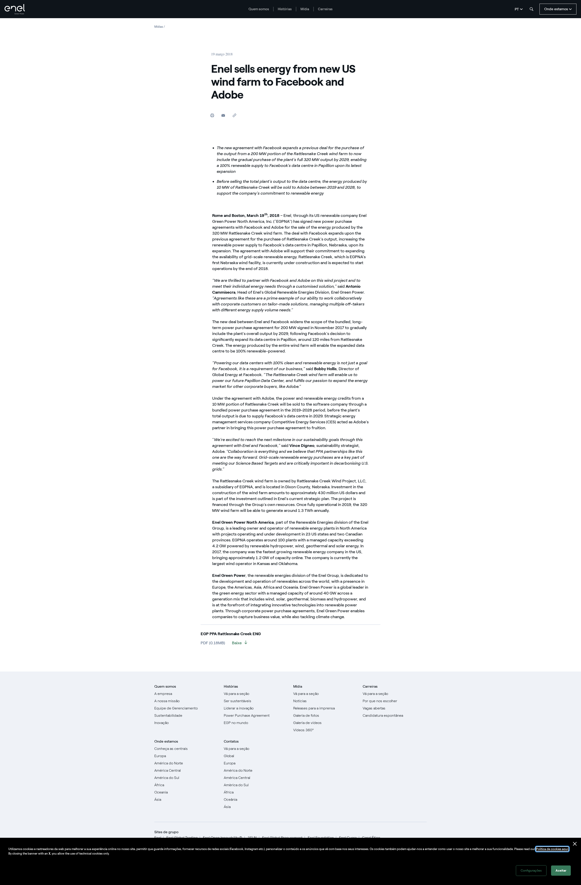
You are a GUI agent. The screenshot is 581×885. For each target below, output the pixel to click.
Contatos (231, 741)
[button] (223, 115)
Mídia (304, 9)
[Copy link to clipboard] (234, 115)
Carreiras (325, 9)
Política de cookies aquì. (552, 849)
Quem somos (259, 9)
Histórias (285, 9)
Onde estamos (166, 741)
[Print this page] (212, 115)
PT (517, 9)
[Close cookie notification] (575, 844)
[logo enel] (15, 9)
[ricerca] (531, 9)
